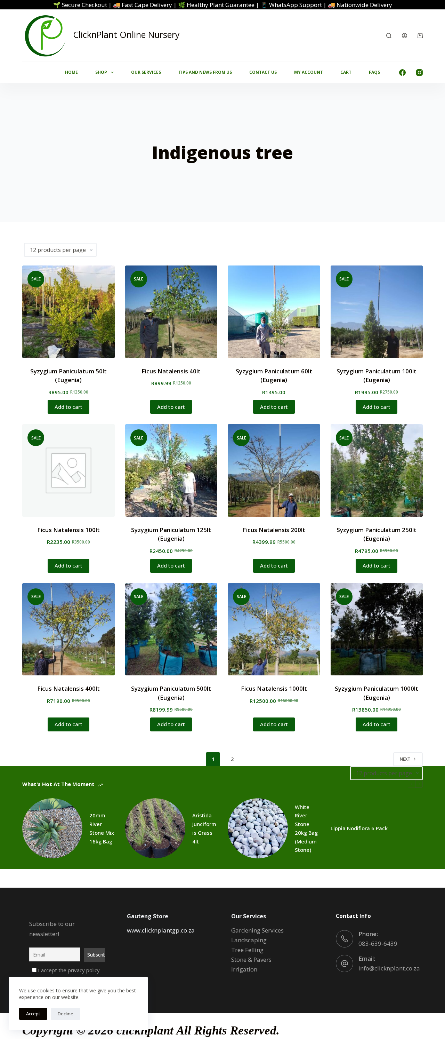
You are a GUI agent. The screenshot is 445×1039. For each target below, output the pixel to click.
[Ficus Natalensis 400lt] (68, 629)
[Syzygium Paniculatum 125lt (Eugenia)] (171, 470)
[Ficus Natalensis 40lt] (171, 311)
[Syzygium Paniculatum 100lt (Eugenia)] (377, 311)
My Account (308, 72)
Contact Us (263, 72)
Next (405, 759)
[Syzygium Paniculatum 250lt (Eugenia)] (377, 470)
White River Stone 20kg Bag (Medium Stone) (306, 828)
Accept (33, 1013)
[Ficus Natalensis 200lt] (274, 470)
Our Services (146, 72)
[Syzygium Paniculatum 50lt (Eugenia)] (68, 311)
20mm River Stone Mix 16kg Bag (101, 828)
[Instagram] (419, 72)
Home (71, 72)
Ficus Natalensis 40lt (171, 371)
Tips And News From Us (205, 72)
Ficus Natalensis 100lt (68, 530)
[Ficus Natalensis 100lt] (68, 470)
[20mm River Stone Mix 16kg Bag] (52, 828)
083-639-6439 (377, 943)
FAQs (374, 72)
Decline (65, 1013)
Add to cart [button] (68, 406)
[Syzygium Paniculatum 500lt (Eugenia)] (171, 629)
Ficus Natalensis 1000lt (274, 688)
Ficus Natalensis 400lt (68, 688)
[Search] (388, 35)
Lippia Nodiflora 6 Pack (359, 828)
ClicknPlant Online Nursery (126, 34)
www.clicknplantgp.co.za (161, 930)
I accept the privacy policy (68, 970)
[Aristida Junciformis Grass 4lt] (155, 828)
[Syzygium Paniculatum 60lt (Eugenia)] (274, 311)
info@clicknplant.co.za (389, 968)
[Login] (404, 35)
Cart (345, 72)
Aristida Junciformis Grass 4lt (204, 828)
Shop (101, 72)
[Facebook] (402, 72)
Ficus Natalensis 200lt (274, 530)
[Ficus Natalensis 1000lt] (274, 629)
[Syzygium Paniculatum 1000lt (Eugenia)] (377, 629)
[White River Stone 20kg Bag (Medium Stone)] (258, 828)
